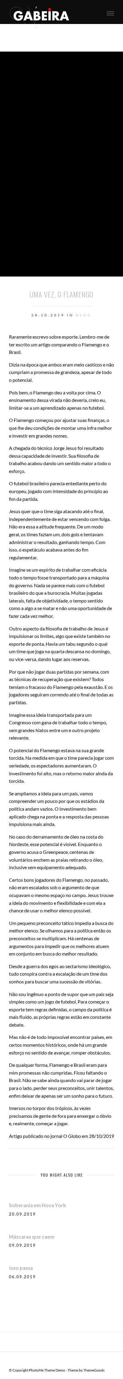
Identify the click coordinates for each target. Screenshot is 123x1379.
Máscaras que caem (31, 1237)
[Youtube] (73, 1361)
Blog (84, 315)
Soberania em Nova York (37, 1205)
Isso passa (21, 1268)
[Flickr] (65, 1361)
